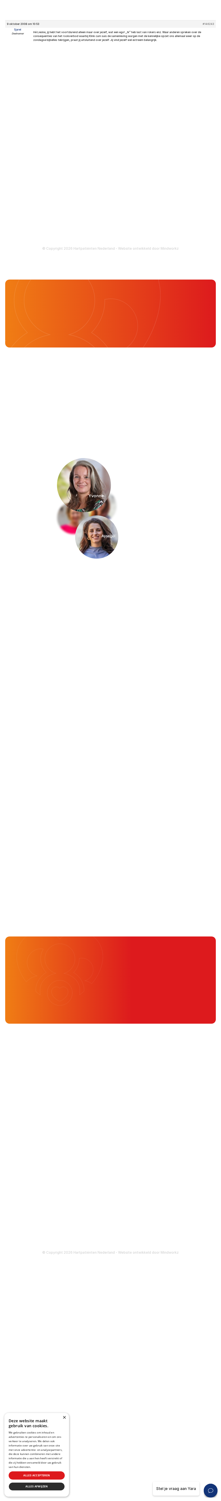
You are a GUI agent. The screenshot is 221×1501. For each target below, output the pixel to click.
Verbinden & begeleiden (99, 123)
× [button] (64, 1417)
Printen (144, 411)
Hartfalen (158, 131)
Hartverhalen (89, 155)
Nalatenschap (90, 233)
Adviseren (86, 131)
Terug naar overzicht (41, 411)
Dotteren (158, 183)
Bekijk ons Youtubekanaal (42, 233)
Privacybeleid (40, 1467)
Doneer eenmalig (93, 216)
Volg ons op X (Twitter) (40, 200)
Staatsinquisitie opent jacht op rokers (46, 307)
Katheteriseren (164, 175)
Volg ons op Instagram (39, 222)
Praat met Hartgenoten (98, 164)
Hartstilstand (162, 123)
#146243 (208, 24)
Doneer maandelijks (95, 224)
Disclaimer (159, 218)
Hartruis (157, 114)
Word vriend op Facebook (43, 189)
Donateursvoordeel (95, 207)
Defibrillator (161, 158)
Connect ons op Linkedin (42, 211)
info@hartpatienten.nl (39, 162)
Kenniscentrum (91, 173)
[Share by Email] (206, 410)
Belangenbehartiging (96, 106)
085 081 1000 (31, 151)
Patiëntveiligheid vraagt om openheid (102, 144)
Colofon (157, 209)
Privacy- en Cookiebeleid (173, 226)
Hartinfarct (160, 106)
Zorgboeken (88, 181)
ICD (153, 166)
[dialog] (36, 1455)
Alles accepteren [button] (36, 1475)
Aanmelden (180, 600)
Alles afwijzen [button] (36, 1486)
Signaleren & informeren (99, 114)
